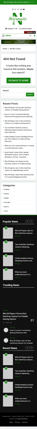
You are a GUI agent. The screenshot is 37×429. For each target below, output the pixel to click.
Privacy (17, 422)
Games (6, 194)
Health (6, 198)
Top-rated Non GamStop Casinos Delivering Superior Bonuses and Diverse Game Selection (18, 130)
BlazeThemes (23, 419)
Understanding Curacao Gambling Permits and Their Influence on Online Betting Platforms (19, 139)
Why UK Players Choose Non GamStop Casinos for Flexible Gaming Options (15, 316)
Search (6, 90)
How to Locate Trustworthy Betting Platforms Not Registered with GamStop (20, 332)
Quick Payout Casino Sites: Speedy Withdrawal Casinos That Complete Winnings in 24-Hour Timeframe (17, 154)
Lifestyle (7, 202)
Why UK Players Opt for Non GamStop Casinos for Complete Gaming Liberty (16, 2)
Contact (25, 422)
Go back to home (18, 80)
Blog (11, 422)
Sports (6, 207)
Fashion (7, 189)
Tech (6, 211)
